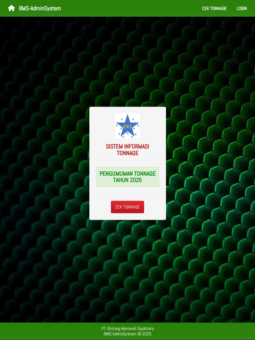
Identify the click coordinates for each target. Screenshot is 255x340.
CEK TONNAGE (127, 207)
